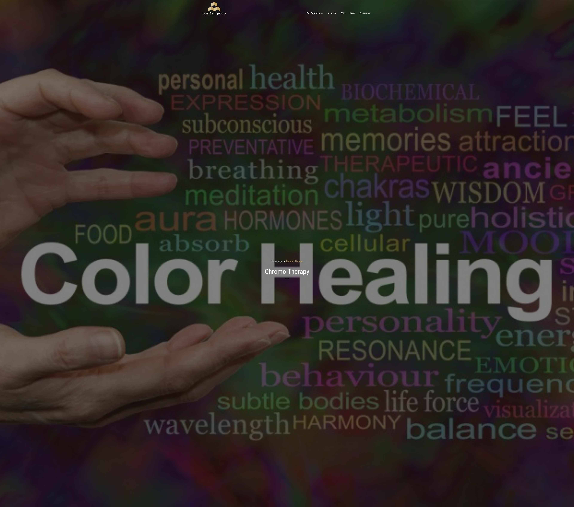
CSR (343, 13)
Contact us (364, 13)
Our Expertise (313, 13)
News (352, 13)
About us (332, 13)
